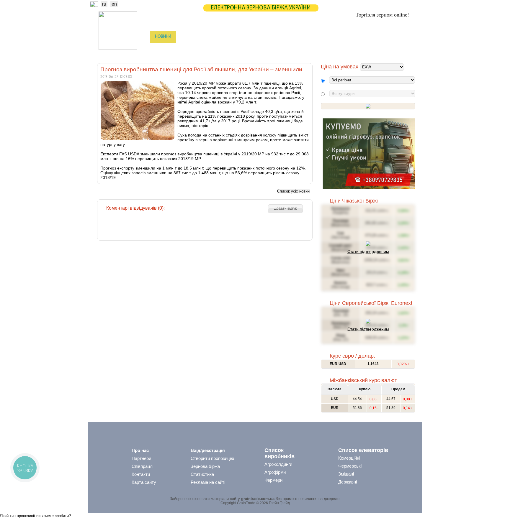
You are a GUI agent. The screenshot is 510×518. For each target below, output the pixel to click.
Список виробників (279, 453)
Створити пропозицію (212, 458)
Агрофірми (275, 472)
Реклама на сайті (208, 482)
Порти (283, 48)
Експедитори (254, 48)
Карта (243, 36)
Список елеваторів (363, 450)
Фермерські (350, 465)
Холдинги (338, 48)
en (114, 3)
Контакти (141, 474)
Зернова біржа (205, 466)
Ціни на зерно (336, 36)
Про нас (140, 450)
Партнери (303, 36)
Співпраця (142, 466)
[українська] (94, 5)
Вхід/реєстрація (208, 450)
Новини (163, 36)
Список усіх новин (293, 191)
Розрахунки (270, 36)
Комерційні (349, 458)
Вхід (405, 37)
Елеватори (223, 48)
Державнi (347, 481)
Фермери (273, 480)
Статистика (214, 36)
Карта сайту (144, 482)
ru (104, 3)
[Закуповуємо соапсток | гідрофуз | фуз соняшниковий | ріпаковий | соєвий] (369, 187)
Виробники (192, 48)
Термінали (309, 48)
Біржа (187, 36)
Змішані (346, 473)
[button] (285, 208)
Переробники (370, 48)
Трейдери (164, 48)
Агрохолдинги (278, 464)
